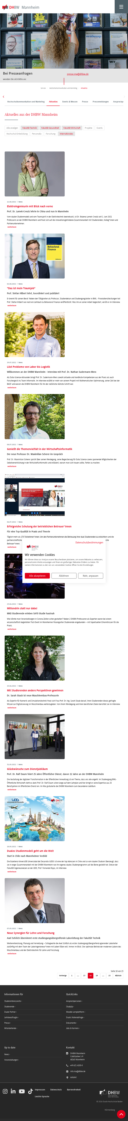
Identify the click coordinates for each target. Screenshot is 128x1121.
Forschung (50, 134)
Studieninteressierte (12, 1001)
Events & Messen (70, 102)
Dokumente (71, 1023)
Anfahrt (73, 1077)
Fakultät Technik (29, 128)
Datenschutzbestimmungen (89, 542)
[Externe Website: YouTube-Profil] (22, 1091)
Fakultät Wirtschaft (72, 128)
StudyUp (69, 1006)
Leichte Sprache (42, 1097)
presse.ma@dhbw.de (77, 74)
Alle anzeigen (12, 128)
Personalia (36, 134)
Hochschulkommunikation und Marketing (25, 102)
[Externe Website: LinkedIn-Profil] (13, 1091)
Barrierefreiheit (74, 1090)
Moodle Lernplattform (75, 1012)
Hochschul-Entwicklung (17, 134)
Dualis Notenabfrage (75, 1017)
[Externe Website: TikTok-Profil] (31, 1091)
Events (100, 128)
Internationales (66, 134)
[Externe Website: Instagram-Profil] (5, 1091)
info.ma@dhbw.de (77, 1071)
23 (109, 976)
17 (84, 976)
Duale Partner (10, 1012)
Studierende (9, 1006)
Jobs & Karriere (72, 1028)
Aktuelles (53, 102)
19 (97, 976)
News (6, 1054)
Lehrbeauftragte (11, 1017)
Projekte (88, 128)
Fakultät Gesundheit (50, 128)
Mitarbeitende (10, 1028)
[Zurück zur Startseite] (110, 1093)
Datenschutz (56, 1090)
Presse (85, 102)
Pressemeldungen (101, 102)
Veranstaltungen (11, 1060)
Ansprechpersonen (74, 1001)
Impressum (40, 1090)
